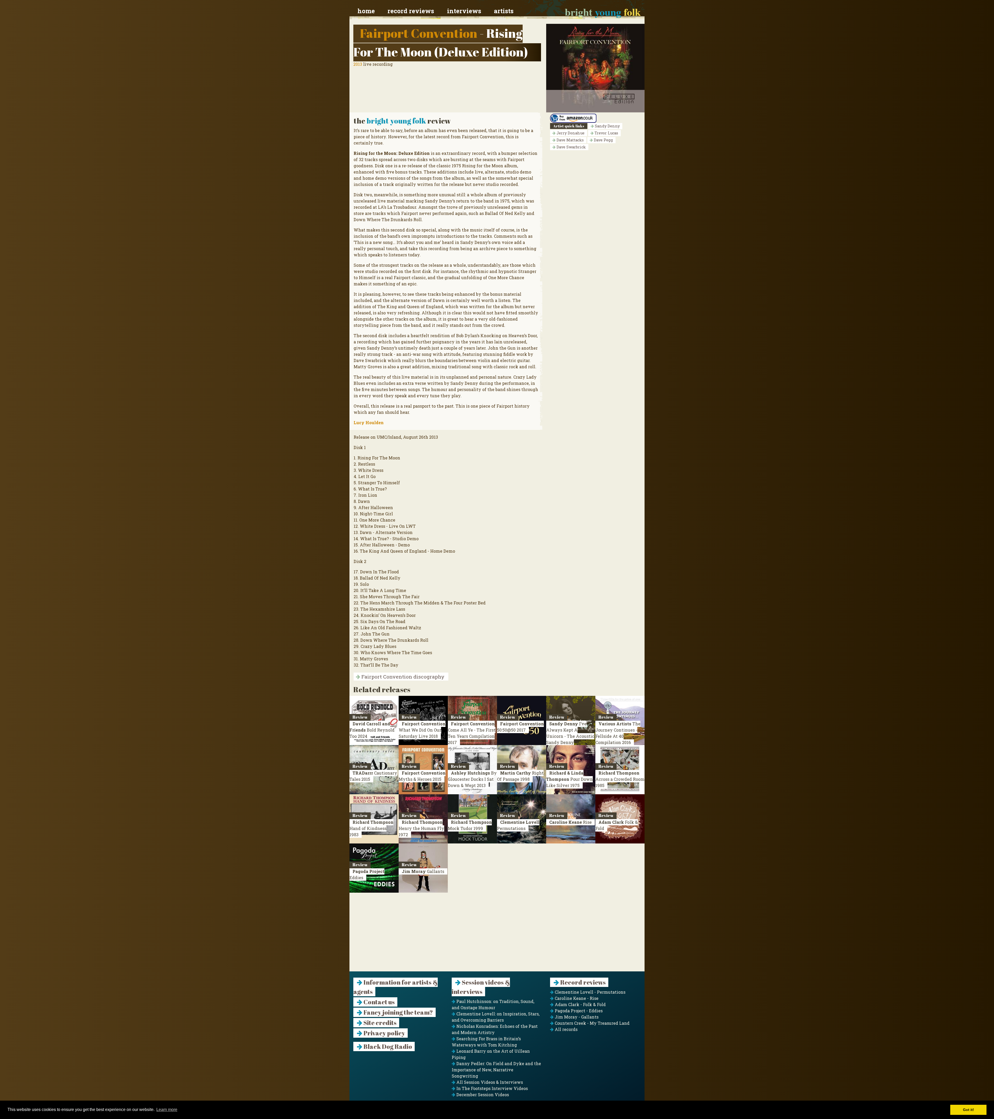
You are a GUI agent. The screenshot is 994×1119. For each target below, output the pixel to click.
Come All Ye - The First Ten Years (471, 733)
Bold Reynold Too (371, 730)
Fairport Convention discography (402, 676)
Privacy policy (383, 1033)
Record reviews (411, 11)
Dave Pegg (603, 140)
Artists (504, 11)
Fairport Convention (418, 33)
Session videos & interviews (481, 987)
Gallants (423, 871)
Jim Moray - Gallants (576, 1017)
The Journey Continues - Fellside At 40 (617, 733)
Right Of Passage (520, 776)
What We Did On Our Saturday (422, 730)
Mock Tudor (470, 825)
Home (366, 11)
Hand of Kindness (371, 828)
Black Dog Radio (387, 1046)
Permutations (518, 825)
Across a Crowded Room (620, 779)
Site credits (379, 1023)
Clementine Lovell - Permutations (589, 992)
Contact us (378, 1002)
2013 (357, 64)
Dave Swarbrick (571, 147)
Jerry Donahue (570, 133)
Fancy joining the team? (397, 1012)
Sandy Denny (607, 126)
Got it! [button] (968, 1110)
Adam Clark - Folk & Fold (580, 1004)
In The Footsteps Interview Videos (491, 1088)
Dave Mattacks (570, 140)
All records (566, 1029)
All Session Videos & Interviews (489, 1082)
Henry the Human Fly (421, 828)
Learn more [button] (166, 1109)
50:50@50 (520, 727)
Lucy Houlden (369, 422)
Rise (570, 822)
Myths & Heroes (422, 776)
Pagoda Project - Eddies (578, 1010)
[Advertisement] (497, 935)
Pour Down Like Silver (569, 779)
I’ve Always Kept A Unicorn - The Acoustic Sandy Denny (570, 736)
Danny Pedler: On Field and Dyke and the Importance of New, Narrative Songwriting (496, 1070)
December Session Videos (482, 1094)
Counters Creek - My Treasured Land (592, 1023)
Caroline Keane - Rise (576, 998)
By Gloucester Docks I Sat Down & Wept (472, 779)
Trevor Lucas (606, 133)
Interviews (464, 11)
